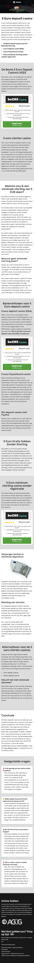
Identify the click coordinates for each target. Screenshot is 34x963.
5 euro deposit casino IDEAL (13, 49)
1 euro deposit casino (10, 748)
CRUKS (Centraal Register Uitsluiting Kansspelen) (15, 955)
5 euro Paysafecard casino (13, 52)
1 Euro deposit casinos (10, 673)
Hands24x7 (4, 949)
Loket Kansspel (5, 951)
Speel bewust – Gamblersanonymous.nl (12, 953)
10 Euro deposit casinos (11, 676)
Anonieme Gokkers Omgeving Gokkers (12, 947)
